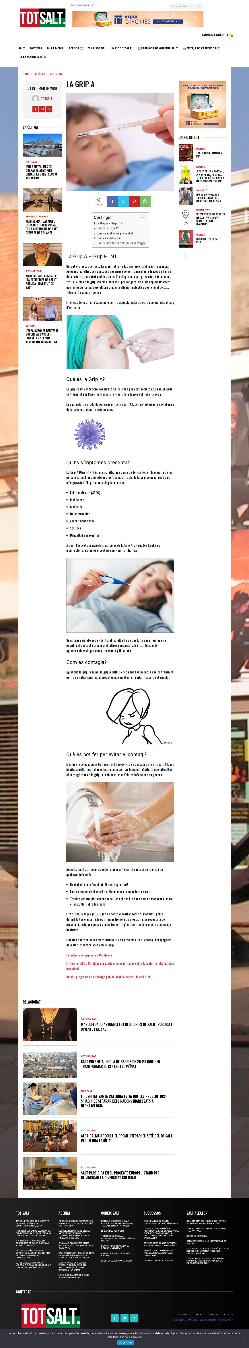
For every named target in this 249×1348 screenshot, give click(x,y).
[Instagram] (42, 109)
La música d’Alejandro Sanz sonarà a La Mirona (74, 1276)
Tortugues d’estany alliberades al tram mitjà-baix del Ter (118, 1238)
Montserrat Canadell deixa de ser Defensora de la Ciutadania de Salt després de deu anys (42, 227)
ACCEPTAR (125, 1342)
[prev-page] (181, 255)
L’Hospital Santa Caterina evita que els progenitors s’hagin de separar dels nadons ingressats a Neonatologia (123, 1100)
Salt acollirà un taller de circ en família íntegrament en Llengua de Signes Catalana (76, 1255)
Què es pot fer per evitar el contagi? (121, 243)
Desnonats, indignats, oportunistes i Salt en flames (161, 1222)
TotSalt (46, 98)
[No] (244, 1338)
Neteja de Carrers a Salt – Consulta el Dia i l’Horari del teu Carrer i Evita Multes (117, 1223)
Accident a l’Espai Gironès (158, 1260)
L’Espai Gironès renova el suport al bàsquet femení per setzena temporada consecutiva (42, 336)
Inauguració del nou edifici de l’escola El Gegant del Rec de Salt (208, 197)
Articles (31, 162)
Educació (201, 190)
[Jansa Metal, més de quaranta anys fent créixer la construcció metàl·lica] (42, 145)
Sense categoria (37, 216)
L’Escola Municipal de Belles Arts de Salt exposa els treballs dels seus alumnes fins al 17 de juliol (74, 1234)
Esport (31, 326)
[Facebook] (35, 109)
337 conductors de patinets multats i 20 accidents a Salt (160, 1244)
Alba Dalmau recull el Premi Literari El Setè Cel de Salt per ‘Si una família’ (126, 1138)
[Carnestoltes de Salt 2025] (186, 239)
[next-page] (186, 255)
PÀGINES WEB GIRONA (202, 1319)
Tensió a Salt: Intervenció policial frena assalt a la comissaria (158, 1253)
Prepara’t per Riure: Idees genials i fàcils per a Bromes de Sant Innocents (210, 219)
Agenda (200, 149)
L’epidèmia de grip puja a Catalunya (89, 955)
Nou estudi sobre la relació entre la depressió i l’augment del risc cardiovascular (207, 1251)
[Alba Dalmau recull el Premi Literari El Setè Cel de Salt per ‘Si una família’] (50, 1136)
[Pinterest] (134, 201)
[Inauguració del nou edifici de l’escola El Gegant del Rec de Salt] (186, 196)
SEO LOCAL (179, 1319)
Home (26, 74)
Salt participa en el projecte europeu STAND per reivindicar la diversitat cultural (120, 1175)
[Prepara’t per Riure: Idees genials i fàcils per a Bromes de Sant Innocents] (186, 217)
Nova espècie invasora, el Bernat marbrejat (115, 1247)
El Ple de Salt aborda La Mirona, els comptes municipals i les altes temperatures (33, 1265)
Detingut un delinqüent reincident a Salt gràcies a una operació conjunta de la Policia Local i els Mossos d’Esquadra (161, 1233)
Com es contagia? (108, 238)
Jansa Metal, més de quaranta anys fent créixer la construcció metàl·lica (41, 172)
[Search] (200, 6)
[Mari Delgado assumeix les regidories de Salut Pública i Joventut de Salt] (42, 254)
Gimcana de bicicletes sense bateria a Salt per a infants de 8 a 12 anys (76, 1245)
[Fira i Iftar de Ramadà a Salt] (186, 153)
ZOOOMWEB (225, 1319)
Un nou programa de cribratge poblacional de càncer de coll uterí (108, 977)
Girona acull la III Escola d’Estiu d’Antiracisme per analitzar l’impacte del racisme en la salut (73, 1266)
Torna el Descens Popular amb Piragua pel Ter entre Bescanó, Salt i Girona (76, 1223)
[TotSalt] (36, 98)
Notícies (39, 74)
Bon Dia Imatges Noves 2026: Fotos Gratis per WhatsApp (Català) (206, 1222)
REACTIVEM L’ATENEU (196, 1236)
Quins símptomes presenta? (115, 233)
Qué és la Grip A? (108, 228)
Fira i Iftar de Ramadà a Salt (209, 154)
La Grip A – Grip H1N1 (110, 223)
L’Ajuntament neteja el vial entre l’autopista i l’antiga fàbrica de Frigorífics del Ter (205, 1260)
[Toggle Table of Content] (141, 217)
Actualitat (57, 74)
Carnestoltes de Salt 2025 (208, 240)
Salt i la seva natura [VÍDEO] (117, 1261)
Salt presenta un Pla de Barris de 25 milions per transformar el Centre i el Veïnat (120, 1064)
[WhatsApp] (145, 201)
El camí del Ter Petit (112, 1231)
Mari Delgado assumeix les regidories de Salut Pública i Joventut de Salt (41, 281)
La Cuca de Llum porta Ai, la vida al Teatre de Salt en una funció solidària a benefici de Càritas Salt (210, 176)
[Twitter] (49, 109)
